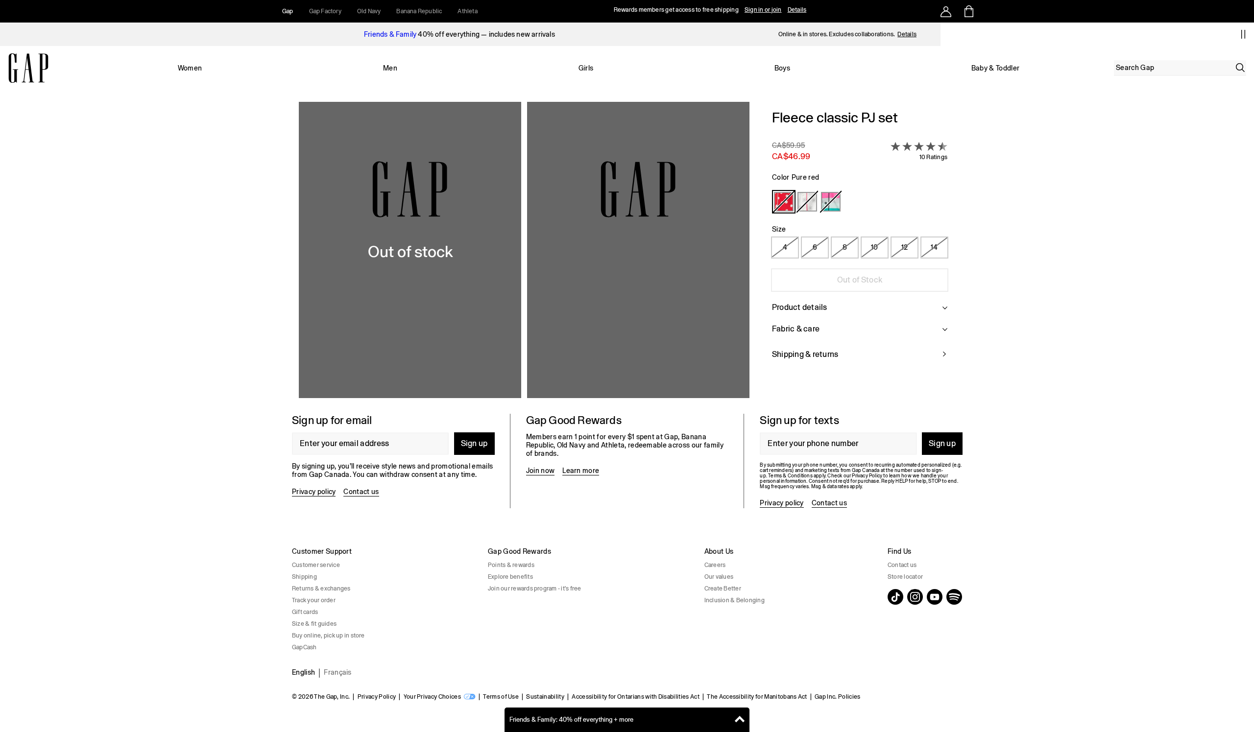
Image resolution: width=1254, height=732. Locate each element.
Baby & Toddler (995, 68)
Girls (586, 68)
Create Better (722, 588)
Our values (718, 576)
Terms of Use (501, 696)
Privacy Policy (377, 696)
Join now (540, 470)
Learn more (580, 470)
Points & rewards (511, 565)
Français (338, 672)
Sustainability (545, 696)
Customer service (316, 565)
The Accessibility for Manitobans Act (757, 696)
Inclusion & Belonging (734, 600)
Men (390, 68)
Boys (782, 68)
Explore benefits (510, 576)
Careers (715, 565)
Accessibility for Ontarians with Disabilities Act (635, 696)
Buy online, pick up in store (328, 635)
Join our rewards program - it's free (534, 588)
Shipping (304, 576)
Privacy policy (314, 492)
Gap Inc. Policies (837, 696)
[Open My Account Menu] (946, 11)
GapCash (304, 647)
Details (797, 9)
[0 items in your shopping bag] (968, 11)
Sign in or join (763, 9)
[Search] (1240, 67)
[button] (524, 250)
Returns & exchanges (321, 588)
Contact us (361, 492)
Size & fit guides (314, 623)
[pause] (1243, 34)
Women (190, 68)
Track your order (314, 600)
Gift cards (305, 612)
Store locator (905, 576)
